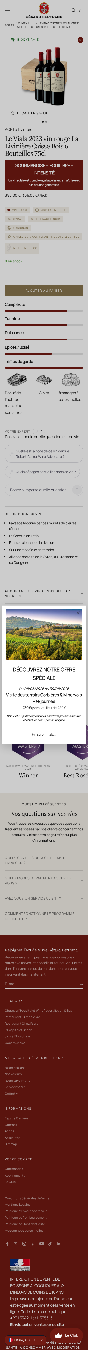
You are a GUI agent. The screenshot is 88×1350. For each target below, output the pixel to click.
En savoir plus (44, 734)
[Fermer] (78, 613)
